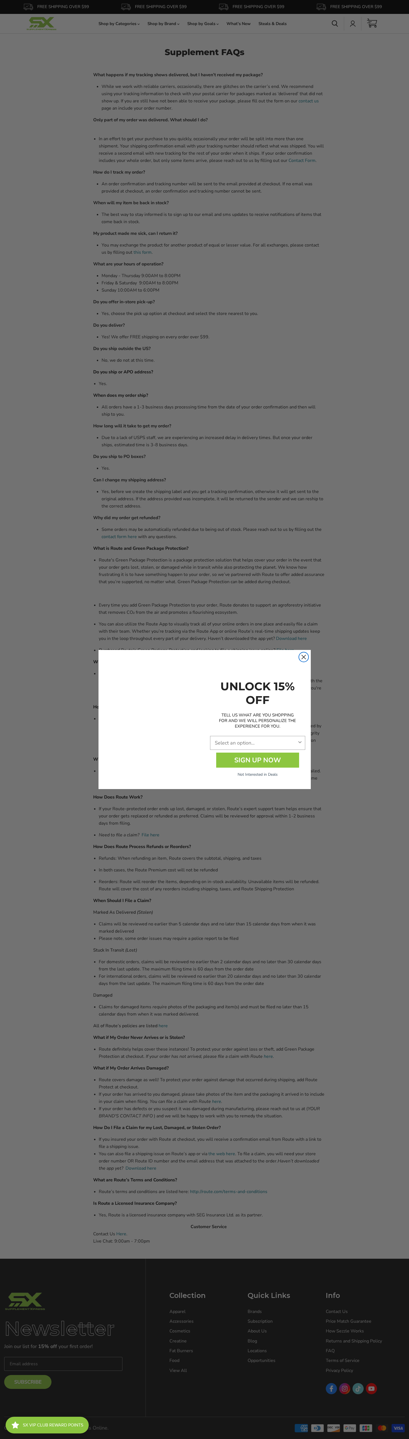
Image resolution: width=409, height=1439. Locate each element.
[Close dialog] (304, 657)
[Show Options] (300, 743)
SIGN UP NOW (257, 760)
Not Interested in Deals (258, 774)
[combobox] (256, 743)
